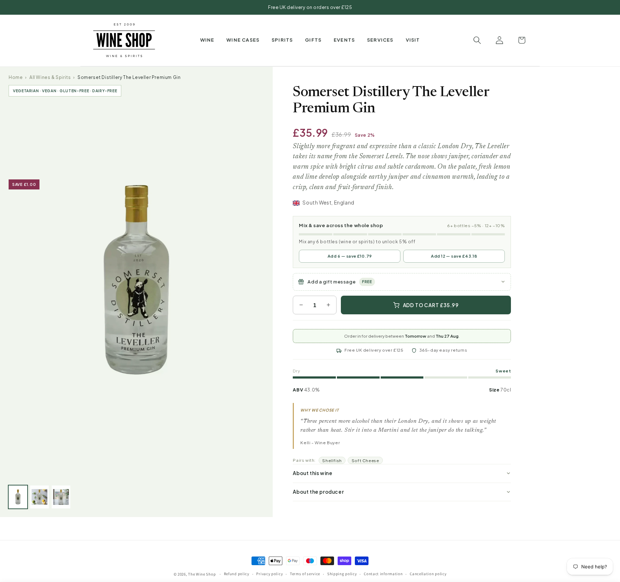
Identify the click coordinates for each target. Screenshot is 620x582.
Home (16, 77)
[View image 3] (61, 496)
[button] (207, 40)
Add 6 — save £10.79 (350, 256)
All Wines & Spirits (50, 77)
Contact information (383, 574)
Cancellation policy (428, 574)
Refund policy (236, 574)
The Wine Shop (202, 574)
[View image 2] (39, 496)
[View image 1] (18, 496)
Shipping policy (342, 574)
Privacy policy (269, 574)
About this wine (312, 473)
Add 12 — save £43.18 (454, 256)
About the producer (318, 492)
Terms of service (305, 574)
